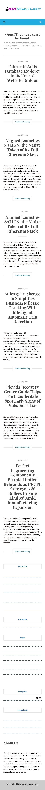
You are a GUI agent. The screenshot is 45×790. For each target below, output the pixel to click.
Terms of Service (10, 667)
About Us (7, 644)
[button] (2, 22)
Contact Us (7, 653)
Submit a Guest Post (11, 663)
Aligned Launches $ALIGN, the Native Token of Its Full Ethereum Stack (22, 147)
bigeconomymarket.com (28, 784)
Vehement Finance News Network (17, 626)
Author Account (9, 649)
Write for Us (8, 672)
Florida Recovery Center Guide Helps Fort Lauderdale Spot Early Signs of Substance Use (22, 396)
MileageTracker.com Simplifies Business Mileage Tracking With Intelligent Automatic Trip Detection (22, 307)
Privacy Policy (9, 658)
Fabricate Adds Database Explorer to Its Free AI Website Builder (22, 73)
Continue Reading (22, 122)
